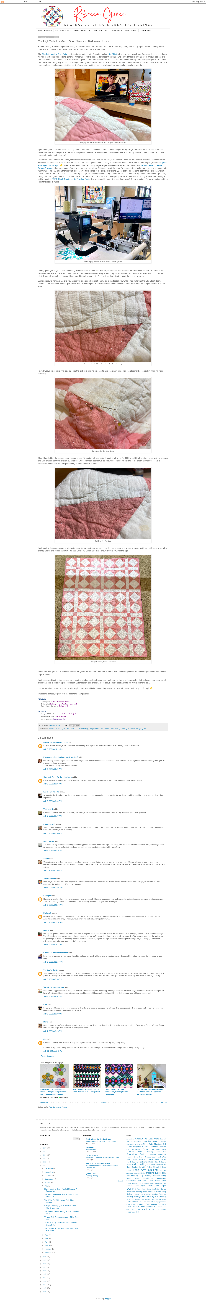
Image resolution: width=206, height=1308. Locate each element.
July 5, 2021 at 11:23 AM (52, 945)
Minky (163, 1175)
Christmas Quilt (160, 1144)
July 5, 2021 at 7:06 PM (52, 979)
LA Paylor (47, 896)
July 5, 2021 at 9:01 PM (52, 997)
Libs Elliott (112, 54)
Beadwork (138, 1141)
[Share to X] (74, 725)
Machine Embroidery (156, 1173)
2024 (45, 1155)
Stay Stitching (145, 1199)
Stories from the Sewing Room (98, 1139)
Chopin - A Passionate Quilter (55, 953)
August (48, 1182)
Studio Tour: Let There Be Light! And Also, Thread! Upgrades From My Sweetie (150, 1091)
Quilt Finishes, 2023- (101, 30)
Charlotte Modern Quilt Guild (54, 54)
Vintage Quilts (141, 729)
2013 (45, 1281)
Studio (128, 1202)
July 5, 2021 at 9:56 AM (52, 870)
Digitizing (152, 1154)
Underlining (154, 1202)
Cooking (145, 1147)
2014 (45, 1278)
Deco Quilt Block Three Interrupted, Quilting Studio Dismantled (116, 1091)
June (47, 1235)
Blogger (108, 1298)
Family (128, 1162)
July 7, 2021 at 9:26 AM (52, 1031)
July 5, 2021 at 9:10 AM (52, 851)
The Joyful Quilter (50, 970)
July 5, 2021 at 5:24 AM (52, 769)
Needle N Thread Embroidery (98, 1163)
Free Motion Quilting (136, 1164)
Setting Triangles (159, 1194)
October (48, 1175)
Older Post (163, 1103)
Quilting (131, 1188)
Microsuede (156, 1175)
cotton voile (162, 1207)
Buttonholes (138, 1144)
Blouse (163, 1141)
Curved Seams (154, 1149)
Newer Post (43, 1103)
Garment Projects (145, 30)
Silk (132, 1199)
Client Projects (133, 1146)
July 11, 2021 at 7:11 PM (52, 1051)
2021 (45, 1165)
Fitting (156, 1162)
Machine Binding (139, 1173)
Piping (141, 1183)
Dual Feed (156, 1157)
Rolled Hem (151, 1189)
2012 (45, 1285)
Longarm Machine (96, 729)
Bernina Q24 (60, 729)
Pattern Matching (155, 1181)
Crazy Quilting (131, 1149)
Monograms (161, 1178)
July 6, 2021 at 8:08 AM (52, 1014)
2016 (45, 1271)
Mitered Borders (133, 1178)
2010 (45, 1292)
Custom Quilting (135, 1151)
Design (143, 1154)
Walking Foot (156, 1204)
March (47, 1245)
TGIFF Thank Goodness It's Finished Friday (71, 179)
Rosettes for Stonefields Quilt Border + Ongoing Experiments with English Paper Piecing (53, 1091)
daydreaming (91, 1149)
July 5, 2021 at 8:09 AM (52, 801)
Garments (151, 1164)
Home (103, 1103)
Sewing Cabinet (140, 1197)
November (49, 1172)
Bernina (52, 729)
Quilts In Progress (116, 30)
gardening (130, 1209)
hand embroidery (159, 1209)
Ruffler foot (130, 1192)
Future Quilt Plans (131, 30)
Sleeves (137, 1199)
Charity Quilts (148, 1144)
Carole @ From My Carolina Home (57, 777)
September (49, 1179)
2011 (45, 1288)
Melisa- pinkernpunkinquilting (56, 742)
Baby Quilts (154, 1139)
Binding (156, 1141)
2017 (45, 1267)
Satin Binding (148, 1192)
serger (128, 1212)
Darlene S (47, 913)
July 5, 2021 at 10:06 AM (53, 888)
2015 (45, 1274)
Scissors (157, 1192)
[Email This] (70, 725)
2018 (45, 1264)
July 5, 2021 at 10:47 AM (53, 922)
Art (146, 1139)
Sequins (136, 1194)
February (48, 1249)
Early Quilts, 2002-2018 (62, 30)
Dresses (148, 1157)
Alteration (130, 1139)
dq (44, 1039)
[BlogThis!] (72, 725)
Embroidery (142, 1159)
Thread (135, 1202)
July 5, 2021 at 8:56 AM (52, 833)
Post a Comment (47, 1056)
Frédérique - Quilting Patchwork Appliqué (60, 757)
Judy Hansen (48, 841)
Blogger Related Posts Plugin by (49, 1097)
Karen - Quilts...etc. (51, 792)
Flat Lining (162, 1162)
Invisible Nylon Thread (149, 1167)
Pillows (134, 1183)
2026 (45, 1148)
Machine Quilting (134, 1175)
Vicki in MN (48, 809)
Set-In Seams (146, 1194)
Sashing (139, 1192)
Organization (131, 1181)
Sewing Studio (154, 1196)
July (46, 1186)
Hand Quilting (161, 1164)
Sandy (46, 859)
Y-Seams (141, 1207)
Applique (139, 1139)
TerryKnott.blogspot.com (53, 987)
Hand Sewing (132, 1167)
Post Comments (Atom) (58, 1107)
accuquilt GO (151, 1207)
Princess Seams (132, 1186)
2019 (45, 1260)
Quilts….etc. (91, 1174)
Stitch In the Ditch (158, 1199)
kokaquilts (90, 1147)
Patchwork (143, 1180)
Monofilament (148, 1178)
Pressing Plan (160, 1183)
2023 (45, 1158)
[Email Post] (65, 725)
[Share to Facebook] (77, 725)
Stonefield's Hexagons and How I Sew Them (102, 1157)
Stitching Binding (92, 1176)
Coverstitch (162, 1147)
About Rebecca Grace (45, 30)
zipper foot (135, 1212)
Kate (45, 1005)
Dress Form (138, 1157)
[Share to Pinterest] (79, 725)
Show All (120, 1181)
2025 (45, 1151)
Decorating (131, 1154)
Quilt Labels (147, 1186)
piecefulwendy (49, 824)
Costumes (154, 1147)
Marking (148, 1175)
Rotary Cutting (160, 1189)
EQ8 (164, 1157)
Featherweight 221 (146, 1162)
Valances (135, 1204)
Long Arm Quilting (81, 729)
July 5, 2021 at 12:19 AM (53, 749)
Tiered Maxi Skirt (143, 1202)
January (48, 1252)
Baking (129, 1141)
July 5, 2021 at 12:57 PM (53, 962)
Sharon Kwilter (49, 878)
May (47, 1238)
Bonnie (46, 930)
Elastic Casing (131, 1159)
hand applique (143, 1209)
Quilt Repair (130, 729)
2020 (45, 1257)
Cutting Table (153, 1152)
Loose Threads (92, 1155)
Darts (164, 1152)
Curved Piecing (142, 1149)
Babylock (163, 1139)
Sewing (130, 1196)
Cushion (163, 1149)
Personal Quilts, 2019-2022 (82, 30)
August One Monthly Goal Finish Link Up (101, 1141)
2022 (45, 1162)
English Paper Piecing (157, 1159)
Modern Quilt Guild (111, 729)
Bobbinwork (130, 1144)
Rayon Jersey (141, 1189)
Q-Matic (122, 729)
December (49, 1168)
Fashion (135, 1162)
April (47, 1242)
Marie (45, 1022)
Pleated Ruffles (149, 1183)
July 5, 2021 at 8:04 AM (52, 784)
